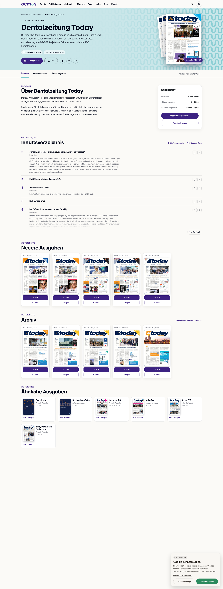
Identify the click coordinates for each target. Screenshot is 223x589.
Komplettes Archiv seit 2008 (187, 320)
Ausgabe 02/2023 (30, 328)
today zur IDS (115, 400)
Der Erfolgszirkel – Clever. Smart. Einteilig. (48, 205)
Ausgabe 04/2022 (60, 328)
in (69, 61)
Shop (106, 4)
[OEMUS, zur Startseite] (29, 4)
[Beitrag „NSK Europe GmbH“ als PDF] (195, 198)
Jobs (98, 4)
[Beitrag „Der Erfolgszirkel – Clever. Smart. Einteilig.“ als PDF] (195, 206)
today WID (186, 400)
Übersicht (25, 73)
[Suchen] (199, 4)
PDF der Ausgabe (177, 143)
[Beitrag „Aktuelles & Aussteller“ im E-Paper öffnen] (199, 184)
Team (90, 4)
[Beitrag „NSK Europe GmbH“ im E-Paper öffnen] (199, 198)
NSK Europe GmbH (37, 197)
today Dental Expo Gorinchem (44, 428)
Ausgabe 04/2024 (152, 256)
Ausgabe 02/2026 (30, 256)
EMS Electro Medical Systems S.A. (45, 175)
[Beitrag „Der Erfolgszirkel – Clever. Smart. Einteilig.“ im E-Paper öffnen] (199, 206)
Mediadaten (69, 4)
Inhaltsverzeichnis (40, 73)
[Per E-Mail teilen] (75, 61)
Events (43, 4)
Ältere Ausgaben (58, 73)
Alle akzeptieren (207, 581)
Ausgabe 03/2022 (91, 328)
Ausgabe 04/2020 (152, 328)
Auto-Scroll (195, 232)
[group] (111, 189)
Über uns (81, 4)
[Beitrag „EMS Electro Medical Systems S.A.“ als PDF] (195, 176)
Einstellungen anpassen (182, 575)
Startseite (24, 15)
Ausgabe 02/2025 (91, 256)
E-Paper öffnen (195, 143)
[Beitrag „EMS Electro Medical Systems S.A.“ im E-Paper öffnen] (199, 176)
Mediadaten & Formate (179, 116)
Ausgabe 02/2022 (121, 328)
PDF (52, 60)
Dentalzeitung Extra (81, 400)
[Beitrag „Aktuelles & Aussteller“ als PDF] (195, 184)
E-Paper (40, 303)
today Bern (150, 400)
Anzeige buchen (180, 123)
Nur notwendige (184, 581)
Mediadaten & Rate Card (190, 73)
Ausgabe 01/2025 (121, 256)
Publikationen (55, 4)
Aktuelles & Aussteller (39, 183)
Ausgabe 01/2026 (60, 256)
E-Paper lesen (34, 60)
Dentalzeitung (42, 400)
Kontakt (114, 4)
